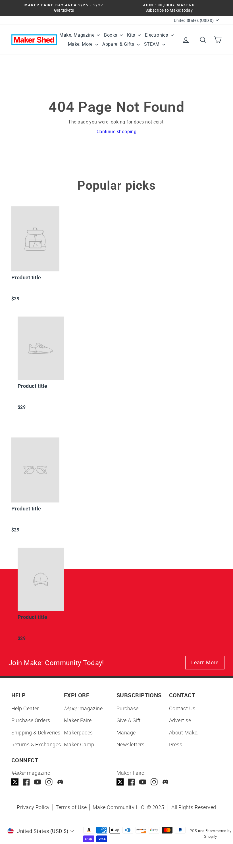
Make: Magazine (77, 35)
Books (111, 35)
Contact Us (182, 708)
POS (193, 830)
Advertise (180, 720)
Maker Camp (79, 744)
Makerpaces (78, 732)
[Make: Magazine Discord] (60, 782)
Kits (131, 35)
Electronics (157, 35)
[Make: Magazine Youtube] (37, 782)
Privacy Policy (33, 807)
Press (175, 744)
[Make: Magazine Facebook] (26, 782)
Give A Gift (128, 720)
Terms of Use (71, 807)
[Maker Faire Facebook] (131, 782)
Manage (126, 732)
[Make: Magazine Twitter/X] (14, 782)
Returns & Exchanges (36, 744)
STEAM (152, 44)
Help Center (25, 708)
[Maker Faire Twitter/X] (120, 782)
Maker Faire (78, 720)
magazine (83, 708)
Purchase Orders (30, 720)
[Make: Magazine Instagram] (49, 782)
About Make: (184, 732)
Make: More (81, 44)
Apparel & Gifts (118, 44)
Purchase (127, 708)
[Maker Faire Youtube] (142, 782)
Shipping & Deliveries (35, 732)
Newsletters (130, 744)
